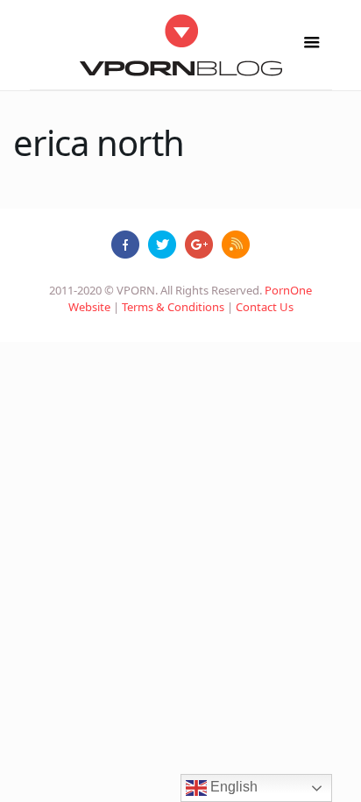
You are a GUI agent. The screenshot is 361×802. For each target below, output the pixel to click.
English (232, 786)
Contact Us (265, 307)
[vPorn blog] (181, 44)
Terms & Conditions (173, 307)
